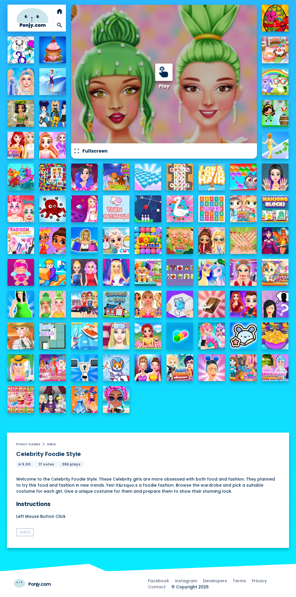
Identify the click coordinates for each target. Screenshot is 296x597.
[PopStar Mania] (148, 240)
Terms (239, 581)
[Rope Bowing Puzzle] (148, 208)
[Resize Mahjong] (275, 208)
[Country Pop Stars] (21, 335)
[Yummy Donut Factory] (275, 49)
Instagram (186, 581)
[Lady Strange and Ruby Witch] (243, 304)
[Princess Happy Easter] (116, 240)
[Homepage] (32, 18)
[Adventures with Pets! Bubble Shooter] (243, 177)
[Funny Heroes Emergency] (179, 367)
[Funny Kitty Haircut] (243, 208)
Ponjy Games (28, 444)
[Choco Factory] (211, 304)
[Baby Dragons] (21, 177)
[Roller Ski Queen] (52, 81)
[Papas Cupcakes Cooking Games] (52, 49)
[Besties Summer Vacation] (84, 304)
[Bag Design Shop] (84, 240)
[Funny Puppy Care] (148, 272)
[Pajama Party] (116, 335)
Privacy (259, 581)
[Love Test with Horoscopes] (21, 272)
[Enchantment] (52, 240)
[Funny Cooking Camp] (179, 240)
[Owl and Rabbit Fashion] (275, 81)
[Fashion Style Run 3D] (275, 145)
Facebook (158, 581)
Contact (157, 587)
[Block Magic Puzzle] (179, 335)
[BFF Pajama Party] (52, 399)
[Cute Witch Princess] (84, 399)
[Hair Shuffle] (211, 367)
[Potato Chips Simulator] (275, 335)
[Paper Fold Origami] (179, 304)
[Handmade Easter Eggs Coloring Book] (275, 18)
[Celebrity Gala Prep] (148, 367)
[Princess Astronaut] (84, 208)
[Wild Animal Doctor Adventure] (116, 177)
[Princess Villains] (275, 240)
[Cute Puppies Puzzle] (116, 367)
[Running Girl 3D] (52, 272)
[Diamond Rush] (148, 177)
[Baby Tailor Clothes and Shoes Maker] (84, 335)
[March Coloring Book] (21, 49)
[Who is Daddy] (21, 304)
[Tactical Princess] (21, 113)
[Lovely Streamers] (211, 335)
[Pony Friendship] (211, 272)
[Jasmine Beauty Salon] (275, 177)
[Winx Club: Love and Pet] (52, 367)
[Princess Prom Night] (84, 272)
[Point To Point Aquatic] (52, 208)
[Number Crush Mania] (211, 208)
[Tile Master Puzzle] (179, 177)
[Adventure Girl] (275, 113)
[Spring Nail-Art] (243, 240)
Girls (51, 444)
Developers (215, 581)
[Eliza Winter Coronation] (21, 81)
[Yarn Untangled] (116, 208)
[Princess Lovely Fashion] (21, 145)
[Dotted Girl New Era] (52, 113)
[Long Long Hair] (211, 177)
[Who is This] (275, 304)
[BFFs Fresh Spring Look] (211, 240)
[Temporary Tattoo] (243, 335)
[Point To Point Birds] (179, 208)
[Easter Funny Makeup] (21, 208)
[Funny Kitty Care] (275, 272)
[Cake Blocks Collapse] (21, 399)
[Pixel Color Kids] (179, 272)
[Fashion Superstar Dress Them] (21, 240)
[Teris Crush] (52, 335)
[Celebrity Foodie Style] (52, 304)
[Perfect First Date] (84, 177)
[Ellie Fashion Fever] (116, 272)
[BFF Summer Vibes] (116, 399)
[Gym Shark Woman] (84, 367)
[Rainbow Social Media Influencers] (52, 145)
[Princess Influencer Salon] (243, 272)
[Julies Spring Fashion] (21, 367)
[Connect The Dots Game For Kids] (116, 304)
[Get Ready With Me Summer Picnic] (148, 335)
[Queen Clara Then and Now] (275, 367)
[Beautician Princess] (148, 304)
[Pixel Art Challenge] (52, 177)
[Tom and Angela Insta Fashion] (243, 367)
